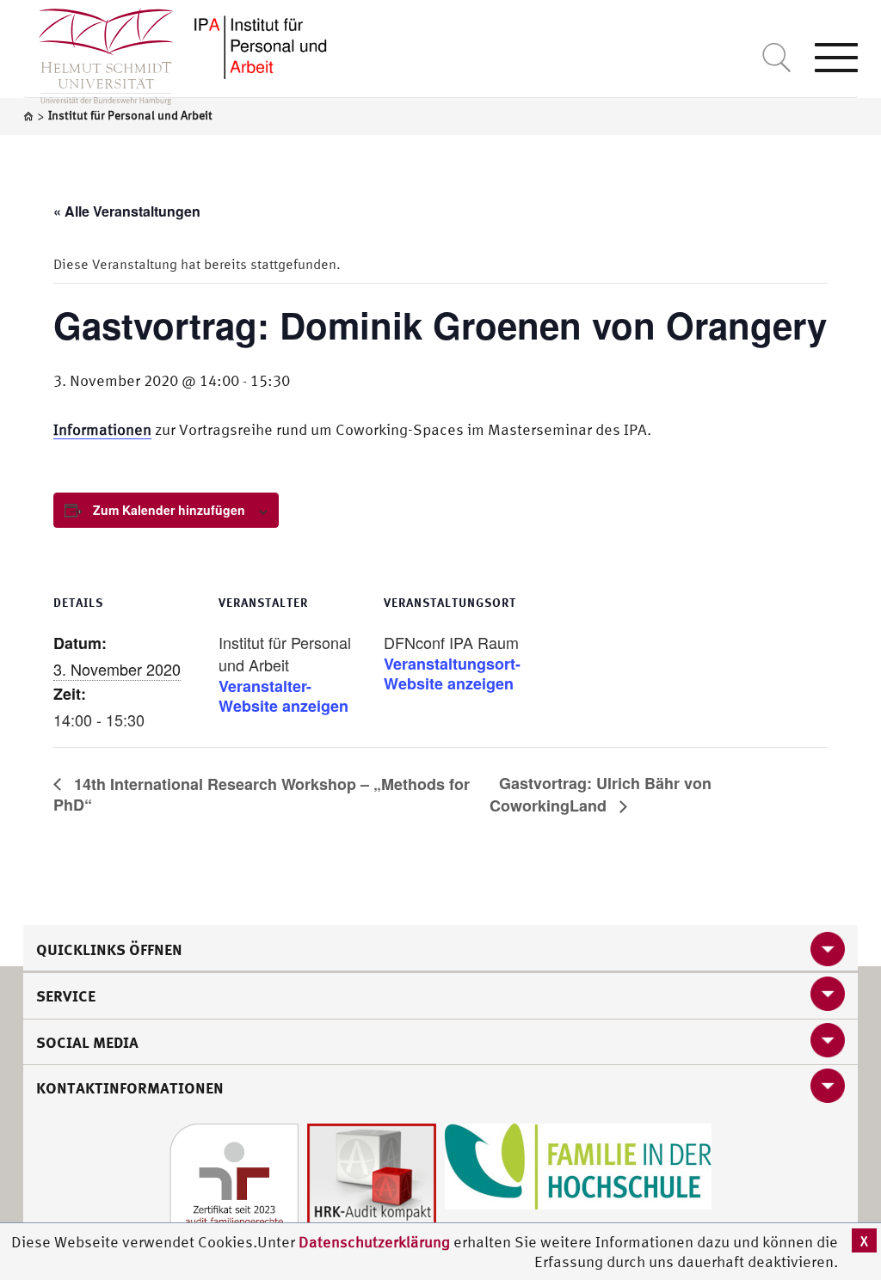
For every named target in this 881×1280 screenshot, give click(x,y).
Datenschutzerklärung (374, 1242)
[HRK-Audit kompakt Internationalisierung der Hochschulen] (371, 1186)
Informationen (102, 429)
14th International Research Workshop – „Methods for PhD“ (261, 795)
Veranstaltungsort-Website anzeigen (452, 673)
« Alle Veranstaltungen (126, 211)
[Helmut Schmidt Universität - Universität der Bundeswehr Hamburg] (259, 45)
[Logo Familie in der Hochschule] (578, 1164)
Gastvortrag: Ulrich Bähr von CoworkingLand (601, 794)
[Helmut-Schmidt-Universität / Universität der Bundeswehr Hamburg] (98, 52)
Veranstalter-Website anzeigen (283, 696)
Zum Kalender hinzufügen (169, 509)
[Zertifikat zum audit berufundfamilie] (234, 1186)
